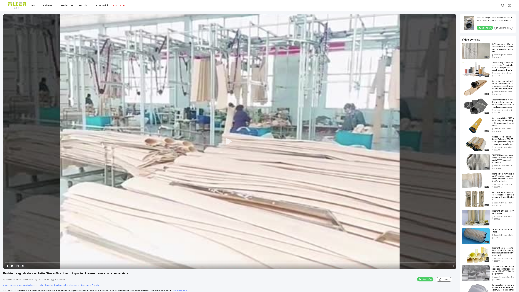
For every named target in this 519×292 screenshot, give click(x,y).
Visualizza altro (180, 290)
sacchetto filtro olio (90, 285)
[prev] (6, 266)
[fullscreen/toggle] (452, 266)
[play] (229, 141)
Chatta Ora (427, 279)
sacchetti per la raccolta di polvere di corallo (24, 285)
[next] (17, 266)
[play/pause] (12, 266)
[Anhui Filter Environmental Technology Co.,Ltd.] (17, 5)
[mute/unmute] (23, 266)
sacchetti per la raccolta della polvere (62, 285)
